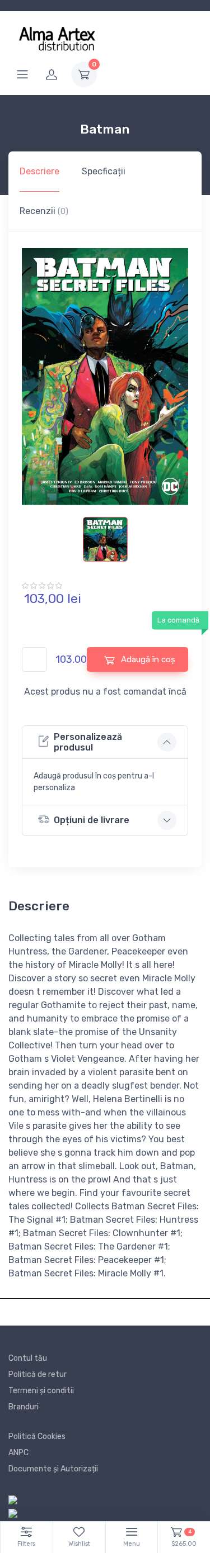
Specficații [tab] (103, 171)
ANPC (18, 1452)
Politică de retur (37, 1374)
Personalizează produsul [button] (88, 742)
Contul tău (27, 1358)
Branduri (23, 1407)
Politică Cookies (37, 1436)
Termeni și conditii (41, 1390)
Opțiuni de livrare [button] (91, 820)
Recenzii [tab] (44, 211)
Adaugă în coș (147, 659)
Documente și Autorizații (53, 1469)
